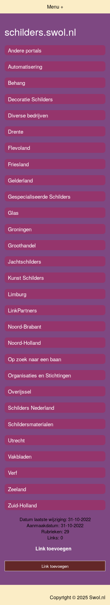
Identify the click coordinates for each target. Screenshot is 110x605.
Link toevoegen (53, 548)
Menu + (55, 6)
